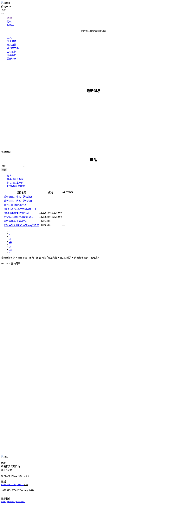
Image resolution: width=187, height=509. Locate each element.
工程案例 (11, 52)
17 (10, 244)
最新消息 (11, 59)
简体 (9, 21)
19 (10, 249)
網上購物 (11, 41)
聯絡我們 (11, 55)
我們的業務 (13, 48)
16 (10, 241)
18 (10, 246)
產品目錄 (11, 44)
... (10, 236)
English (10, 24)
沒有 (9, 175)
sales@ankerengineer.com (13, 501)
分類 (4, 170)
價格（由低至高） (16, 179)
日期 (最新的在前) (16, 186)
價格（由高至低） (16, 183)
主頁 (9, 37)
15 (10, 239)
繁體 (9, 18)
